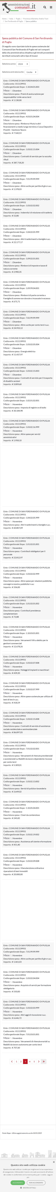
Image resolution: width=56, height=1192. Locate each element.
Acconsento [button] (18, 1183)
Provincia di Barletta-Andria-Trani (35, 19)
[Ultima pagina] (43, 1061)
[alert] (28, 1176)
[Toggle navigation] (45, 7)
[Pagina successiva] (38, 1061)
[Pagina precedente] (12, 1061)
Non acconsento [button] (36, 1183)
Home (4, 19)
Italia (11, 19)
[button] (28, 1187)
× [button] (54, 1162)
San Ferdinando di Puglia (14, 21)
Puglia (18, 19)
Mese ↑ (7, 90)
